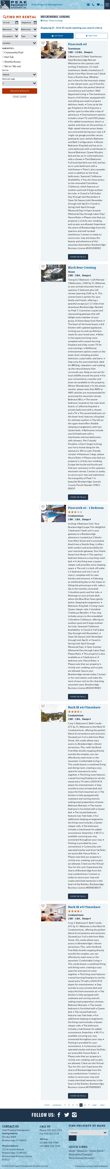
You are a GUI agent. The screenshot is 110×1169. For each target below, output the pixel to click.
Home (72, 1150)
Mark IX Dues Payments (81, 1157)
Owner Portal (96, 1150)
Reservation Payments (80, 1154)
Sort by (5, 70)
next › (95, 1105)
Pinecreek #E (77, 44)
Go (72, 1138)
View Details (78, 257)
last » (102, 1105)
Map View (92, 36)
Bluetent (104, 1166)
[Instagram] (74, 1115)
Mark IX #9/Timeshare (84, 907)
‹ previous (56, 1105)
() (101, 5)
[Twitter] (67, 1115)
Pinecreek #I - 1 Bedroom (86, 508)
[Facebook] (59, 1115)
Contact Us (10, 1126)
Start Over (19, 96)
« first (46, 1105)
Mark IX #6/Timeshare (84, 707)
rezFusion (89, 1166)
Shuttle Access (12, 61)
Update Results (19, 91)
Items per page (8, 79)
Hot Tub (9, 56)
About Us (82, 1150)
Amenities (8, 48)
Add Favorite (43, 43)
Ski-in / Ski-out (12, 66)
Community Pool (13, 52)
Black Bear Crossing (82, 267)
